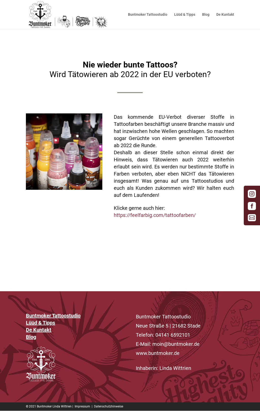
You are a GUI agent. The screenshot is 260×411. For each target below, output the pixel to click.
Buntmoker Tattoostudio (147, 14)
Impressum (82, 406)
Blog (205, 14)
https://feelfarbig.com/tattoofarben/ (155, 215)
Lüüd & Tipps (184, 14)
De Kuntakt (225, 14)
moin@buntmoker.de (176, 344)
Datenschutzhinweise (108, 406)
